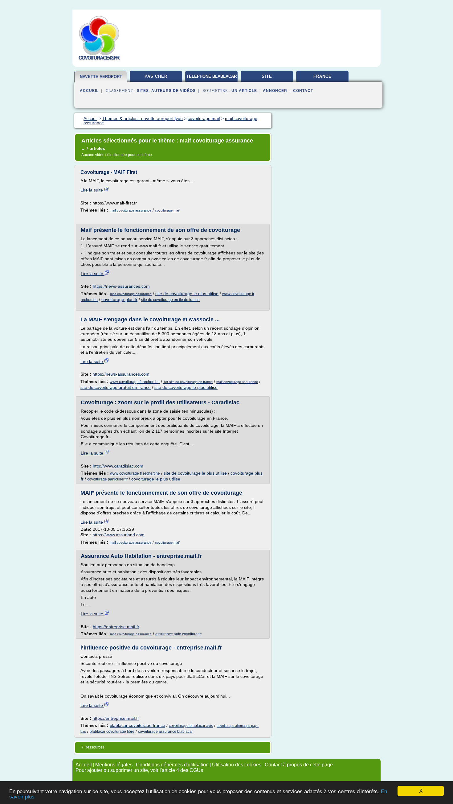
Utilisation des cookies (236, 764)
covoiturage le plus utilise (155, 478)
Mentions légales (114, 764)
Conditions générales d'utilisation (172, 764)
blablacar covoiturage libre (112, 731)
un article (244, 91)
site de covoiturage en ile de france (170, 300)
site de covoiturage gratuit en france (115, 387)
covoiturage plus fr (119, 299)
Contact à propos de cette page (299, 764)
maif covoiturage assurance (130, 210)
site (267, 76)
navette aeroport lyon (101, 79)
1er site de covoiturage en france (188, 382)
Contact (303, 91)
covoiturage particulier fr (107, 479)
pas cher (156, 76)
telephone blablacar (211, 76)
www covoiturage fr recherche (135, 382)
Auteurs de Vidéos (173, 91)
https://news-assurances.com (121, 286)
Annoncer (275, 91)
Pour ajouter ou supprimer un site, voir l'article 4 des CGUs (139, 770)
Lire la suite (92, 190)
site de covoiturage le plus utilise (186, 293)
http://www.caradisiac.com (118, 466)
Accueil (89, 91)
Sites (143, 91)
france (322, 76)
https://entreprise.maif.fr (116, 626)
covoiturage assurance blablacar (165, 731)
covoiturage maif (167, 210)
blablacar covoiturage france (137, 725)
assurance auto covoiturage (178, 634)
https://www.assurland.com (118, 534)
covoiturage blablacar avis (191, 726)
